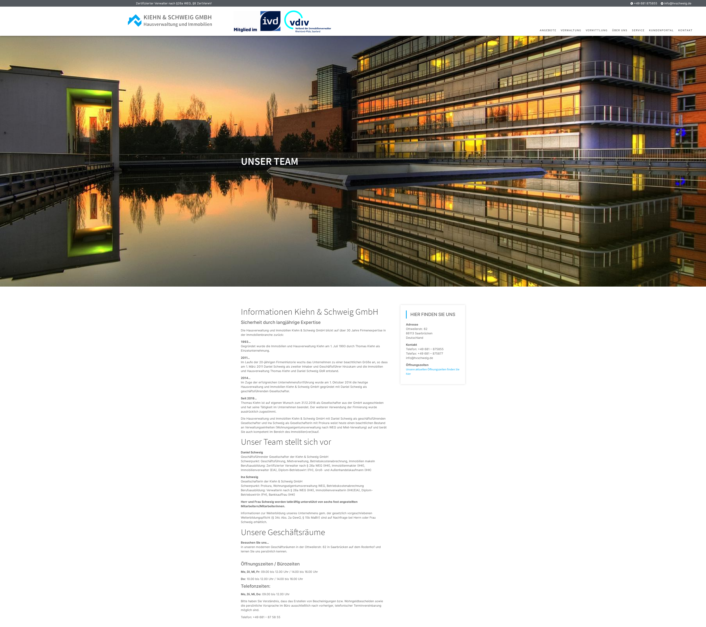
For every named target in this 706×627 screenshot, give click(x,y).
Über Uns (619, 30)
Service (638, 30)
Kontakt (685, 30)
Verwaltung (571, 30)
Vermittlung (597, 30)
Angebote (548, 30)
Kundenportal (661, 30)
